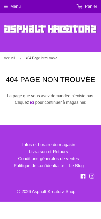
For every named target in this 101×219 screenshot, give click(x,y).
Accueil (9, 58)
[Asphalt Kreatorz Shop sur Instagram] (92, 177)
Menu (15, 6)
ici (32, 102)
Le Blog (76, 165)
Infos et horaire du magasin (48, 144)
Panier (90, 6)
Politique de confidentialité (39, 165)
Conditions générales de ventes (48, 158)
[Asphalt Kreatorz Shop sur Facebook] (83, 177)
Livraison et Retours (48, 151)
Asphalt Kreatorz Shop (53, 191)
